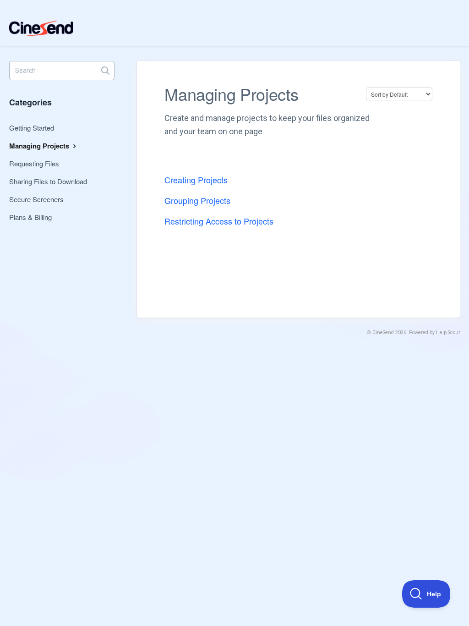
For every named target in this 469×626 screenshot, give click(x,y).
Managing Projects (40, 146)
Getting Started (31, 127)
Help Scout (448, 332)
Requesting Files (34, 163)
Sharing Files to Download (48, 181)
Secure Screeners (36, 199)
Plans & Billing (30, 217)
